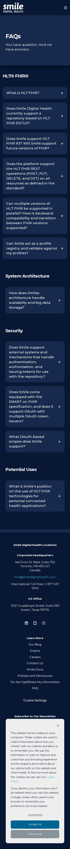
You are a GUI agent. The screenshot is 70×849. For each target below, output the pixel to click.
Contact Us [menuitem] (35, 663)
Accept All (35, 824)
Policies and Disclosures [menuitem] (35, 676)
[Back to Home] (13, 7)
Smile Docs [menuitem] (35, 669)
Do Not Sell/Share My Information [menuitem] (35, 682)
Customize (35, 814)
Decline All (35, 834)
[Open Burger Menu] (65, 8)
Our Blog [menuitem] (35, 644)
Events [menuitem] (35, 651)
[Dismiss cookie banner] (58, 726)
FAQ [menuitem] (35, 688)
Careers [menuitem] (35, 657)
